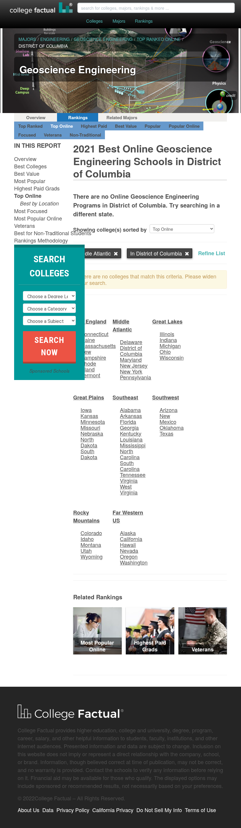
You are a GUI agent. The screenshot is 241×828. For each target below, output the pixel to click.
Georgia (129, 427)
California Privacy (112, 810)
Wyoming (92, 556)
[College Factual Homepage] (41, 8)
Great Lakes (167, 321)
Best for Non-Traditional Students (52, 233)
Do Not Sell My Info (159, 810)
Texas (166, 433)
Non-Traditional (85, 135)
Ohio (165, 351)
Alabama (130, 410)
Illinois (167, 334)
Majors (119, 21)
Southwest (165, 397)
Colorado (91, 533)
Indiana (168, 340)
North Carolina (130, 454)
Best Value (126, 126)
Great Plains (88, 397)
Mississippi (132, 445)
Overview (36, 117)
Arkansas (131, 415)
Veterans (53, 135)
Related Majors (121, 117)
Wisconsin (172, 357)
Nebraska (92, 433)
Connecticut (94, 334)
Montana (91, 544)
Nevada (129, 550)
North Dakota (89, 442)
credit (230, 95)
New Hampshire (93, 354)
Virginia (129, 480)
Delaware (131, 342)
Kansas (89, 415)
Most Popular (29, 181)
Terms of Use (200, 810)
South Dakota (89, 454)
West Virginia (129, 489)
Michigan (170, 345)
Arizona (169, 410)
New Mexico (168, 418)
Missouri (90, 427)
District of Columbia (131, 350)
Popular (153, 126)
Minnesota (93, 421)
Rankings (144, 21)
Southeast (125, 397)
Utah (86, 550)
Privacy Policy (72, 810)
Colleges (94, 21)
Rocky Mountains (86, 516)
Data (47, 810)
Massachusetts (98, 345)
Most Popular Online (38, 218)
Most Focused (30, 211)
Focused (27, 135)
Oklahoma (172, 427)
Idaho (87, 538)
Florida (128, 421)
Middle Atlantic (122, 325)
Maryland (131, 359)
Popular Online (184, 126)
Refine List (211, 253)
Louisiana (131, 439)
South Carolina (130, 465)
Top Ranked (30, 126)
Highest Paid (94, 126)
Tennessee (132, 474)
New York (131, 371)
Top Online (62, 126)
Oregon (129, 556)
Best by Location (39, 203)
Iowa (86, 410)
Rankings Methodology (41, 240)
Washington (134, 562)
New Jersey (134, 365)
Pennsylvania (135, 377)
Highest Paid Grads (37, 188)
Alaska (128, 533)
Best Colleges (30, 166)
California (131, 538)
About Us (28, 810)
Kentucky (130, 433)
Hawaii (128, 544)
